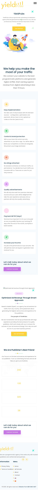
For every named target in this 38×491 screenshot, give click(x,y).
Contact (17, 475)
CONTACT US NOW (12, 269)
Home (16, 466)
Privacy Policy (6, 466)
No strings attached (11, 163)
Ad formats (18, 469)
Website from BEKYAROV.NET (27, 487)
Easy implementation (12, 110)
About (16, 472)
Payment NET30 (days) (13, 216)
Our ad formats (19, 334)
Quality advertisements (13, 190)
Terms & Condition (7, 469)
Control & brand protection (14, 136)
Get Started (19, 28)
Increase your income (12, 243)
